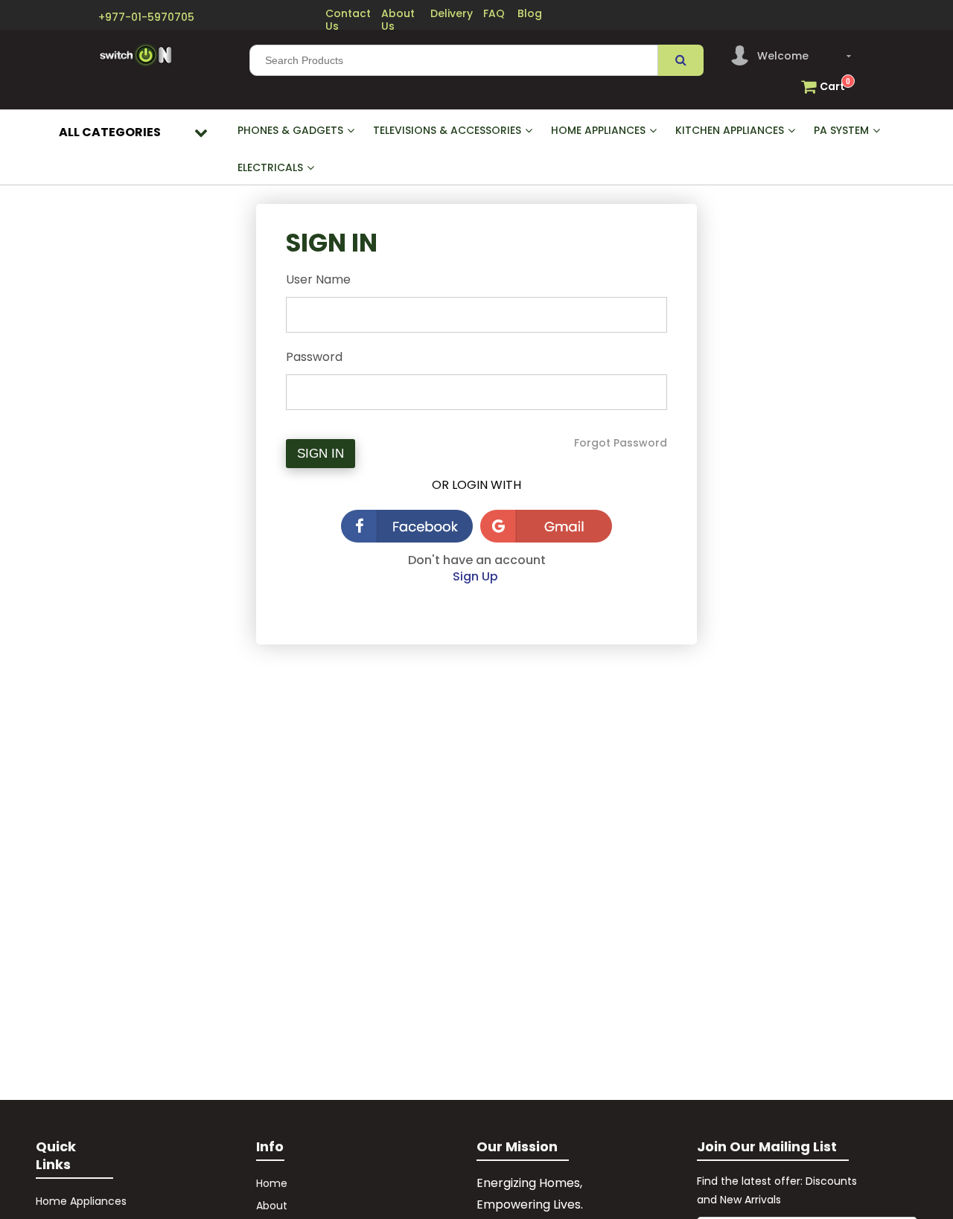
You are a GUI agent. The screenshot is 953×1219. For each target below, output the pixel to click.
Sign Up (477, 576)
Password (314, 356)
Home (271, 1183)
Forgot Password (620, 442)
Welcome (783, 55)
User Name (318, 279)
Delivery (451, 13)
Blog (529, 13)
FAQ (494, 13)
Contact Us (348, 19)
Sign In (320, 454)
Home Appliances (81, 1201)
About (273, 1205)
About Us (398, 19)
